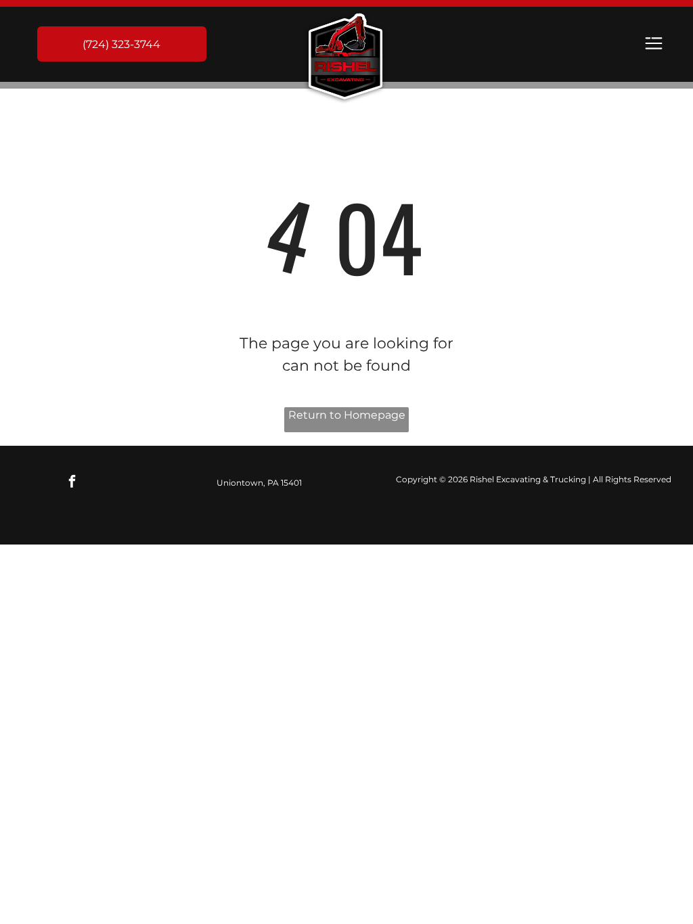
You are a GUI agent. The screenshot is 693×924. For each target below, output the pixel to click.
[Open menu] (654, 44)
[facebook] (72, 483)
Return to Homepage (346, 415)
